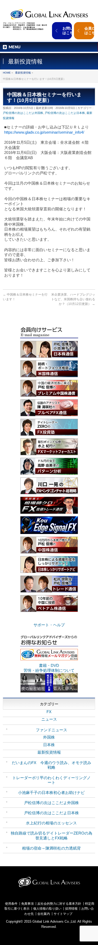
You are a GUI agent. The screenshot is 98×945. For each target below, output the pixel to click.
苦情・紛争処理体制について (49, 670)
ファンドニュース (51, 730)
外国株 (49, 737)
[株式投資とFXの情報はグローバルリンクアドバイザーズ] (49, 13)
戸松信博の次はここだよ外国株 (23, 112)
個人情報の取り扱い (47, 908)
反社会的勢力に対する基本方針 (59, 903)
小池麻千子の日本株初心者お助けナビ (51, 792)
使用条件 (11, 903)
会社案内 (43, 913)
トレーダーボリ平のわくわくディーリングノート (51, 780)
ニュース (49, 719)
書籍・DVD (49, 665)
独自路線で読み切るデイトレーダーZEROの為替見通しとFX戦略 (51, 835)
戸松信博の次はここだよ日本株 (65, 112)
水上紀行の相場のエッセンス (51, 823)
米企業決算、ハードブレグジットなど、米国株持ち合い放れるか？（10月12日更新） (73, 299)
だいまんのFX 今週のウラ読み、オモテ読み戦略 (51, 765)
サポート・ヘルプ (49, 625)
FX (49, 711)
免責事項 (27, 903)
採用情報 (71, 908)
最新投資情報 (23, 72)
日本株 (49, 744)
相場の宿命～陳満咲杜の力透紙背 (51, 848)
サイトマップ (63, 913)
